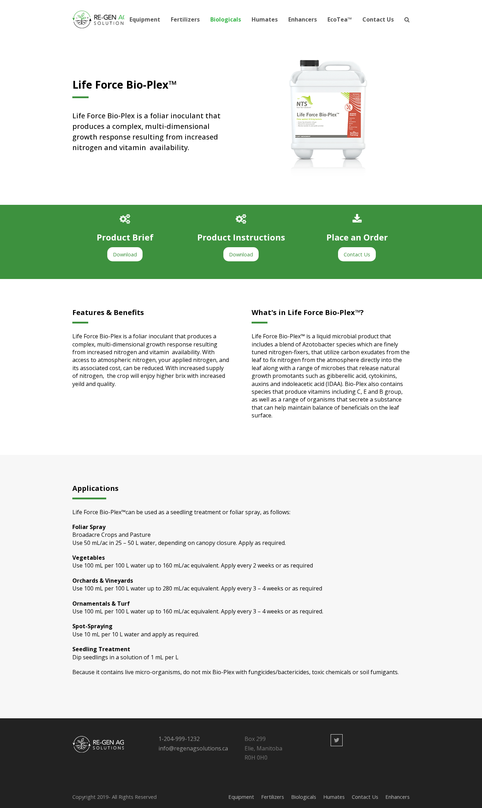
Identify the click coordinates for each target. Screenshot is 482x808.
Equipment (241, 796)
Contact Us (365, 796)
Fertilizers (272, 796)
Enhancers (397, 796)
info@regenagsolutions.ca (193, 748)
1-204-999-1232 (179, 739)
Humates (334, 796)
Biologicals (303, 796)
